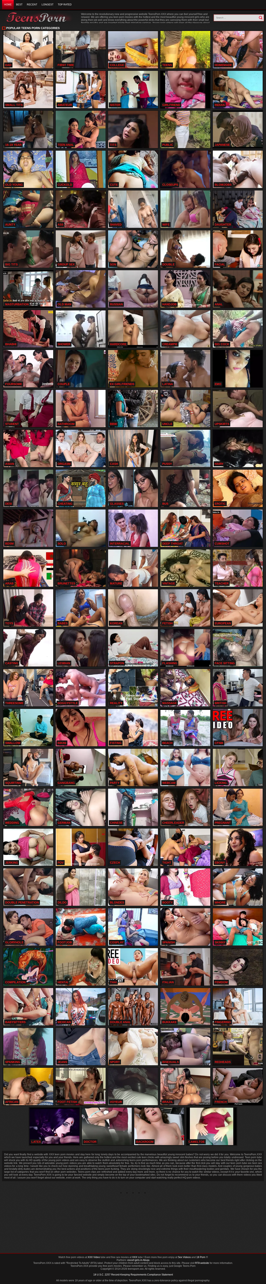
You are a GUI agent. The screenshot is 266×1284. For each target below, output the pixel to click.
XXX (134, 1257)
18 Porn (200, 1257)
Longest (47, 4)
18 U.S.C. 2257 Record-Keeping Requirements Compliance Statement (133, 1274)
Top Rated (65, 4)
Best (19, 4)
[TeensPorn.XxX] (39, 17)
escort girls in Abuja (138, 1260)
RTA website (202, 1263)
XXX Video (94, 1257)
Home (8, 4)
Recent (32, 4)
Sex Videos (184, 1257)
